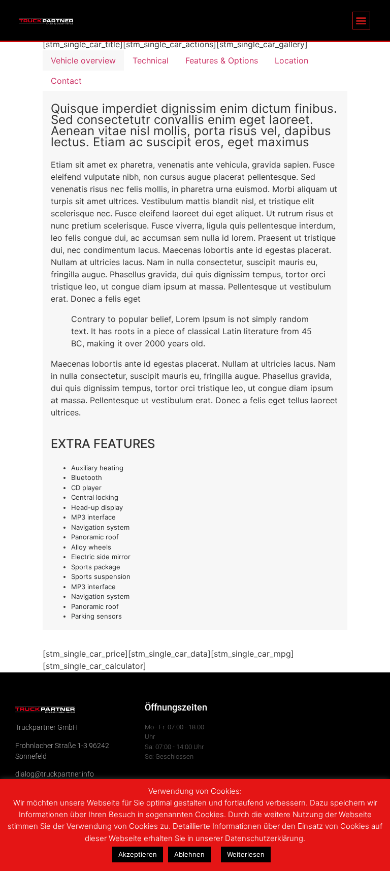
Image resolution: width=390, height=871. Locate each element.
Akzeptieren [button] (137, 854)
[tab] (83, 60)
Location (291, 60)
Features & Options (221, 60)
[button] (361, 20)
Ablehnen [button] (189, 854)
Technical (151, 60)
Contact (66, 81)
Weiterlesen (246, 854)
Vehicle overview (83, 60)
